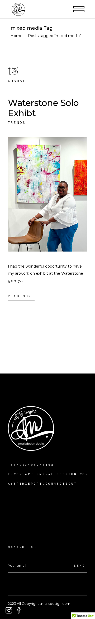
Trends (17, 123)
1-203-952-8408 (34, 464)
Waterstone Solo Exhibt (43, 108)
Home (16, 35)
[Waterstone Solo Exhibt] (47, 194)
